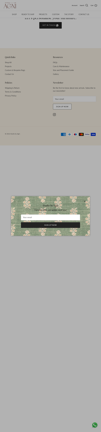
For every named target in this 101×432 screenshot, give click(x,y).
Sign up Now (50, 225)
